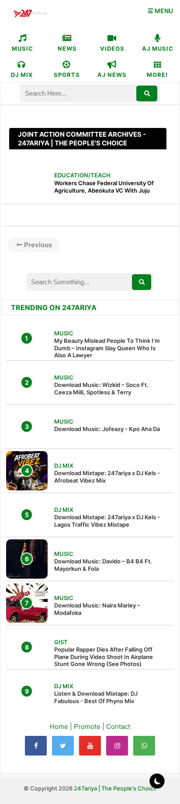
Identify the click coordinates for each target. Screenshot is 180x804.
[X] (63, 746)
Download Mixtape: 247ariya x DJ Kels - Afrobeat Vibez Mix (107, 476)
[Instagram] (117, 746)
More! (157, 74)
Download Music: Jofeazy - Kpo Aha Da (107, 428)
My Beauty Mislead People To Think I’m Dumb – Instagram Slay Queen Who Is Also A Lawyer (107, 348)
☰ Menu (160, 10)
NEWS (67, 48)
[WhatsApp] (144, 746)
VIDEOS (112, 48)
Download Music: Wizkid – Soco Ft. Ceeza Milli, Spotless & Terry (101, 388)
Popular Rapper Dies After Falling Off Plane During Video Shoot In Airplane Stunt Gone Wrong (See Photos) (103, 657)
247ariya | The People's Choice (115, 788)
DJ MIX (22, 74)
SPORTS (67, 74)
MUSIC (22, 48)
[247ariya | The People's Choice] (30, 14)
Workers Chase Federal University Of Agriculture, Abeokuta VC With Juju (104, 186)
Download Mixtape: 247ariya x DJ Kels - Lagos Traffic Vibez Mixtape (107, 521)
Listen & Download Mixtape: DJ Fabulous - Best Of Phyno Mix (96, 697)
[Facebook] (36, 746)
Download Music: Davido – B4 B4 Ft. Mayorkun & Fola (103, 565)
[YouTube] (90, 746)
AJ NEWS (112, 74)
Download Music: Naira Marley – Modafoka (97, 609)
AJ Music (157, 48)
